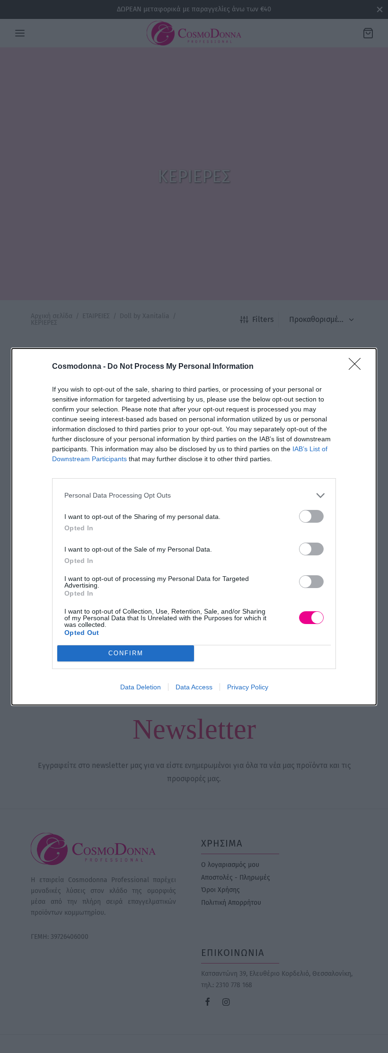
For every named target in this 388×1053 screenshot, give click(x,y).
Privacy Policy (247, 687)
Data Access (194, 687)
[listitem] (194, 495)
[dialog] (194, 526)
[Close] (358, 367)
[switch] (311, 516)
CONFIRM (125, 653)
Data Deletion (140, 687)
